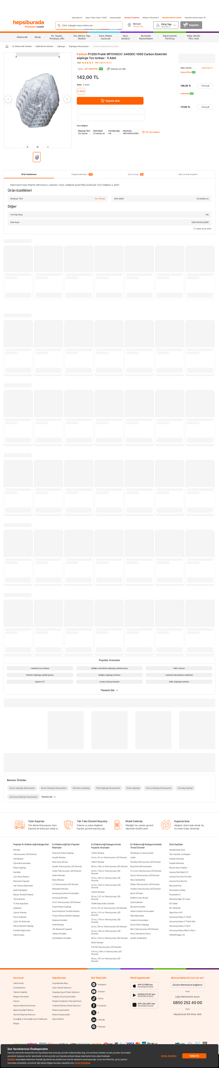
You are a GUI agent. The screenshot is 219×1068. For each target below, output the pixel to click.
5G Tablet (173, 903)
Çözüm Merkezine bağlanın (187, 984)
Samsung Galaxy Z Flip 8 (179, 926)
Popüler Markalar (176, 863)
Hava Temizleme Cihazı (140, 933)
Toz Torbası (100, 198)
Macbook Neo (175, 885)
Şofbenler (17, 908)
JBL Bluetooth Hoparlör (62, 929)
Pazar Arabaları (19, 917)
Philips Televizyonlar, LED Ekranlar (145, 884)
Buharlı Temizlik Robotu (23, 894)
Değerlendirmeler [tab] (82, 174)
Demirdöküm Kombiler (61, 938)
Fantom (82, 54)
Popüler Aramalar (176, 859)
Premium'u (31, 26)
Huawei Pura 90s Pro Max (180, 876)
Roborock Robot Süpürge (63, 853)
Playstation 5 (174, 894)
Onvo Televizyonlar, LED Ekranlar (66, 902)
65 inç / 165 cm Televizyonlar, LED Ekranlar (109, 866)
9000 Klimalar (97, 942)
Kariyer (16, 1001)
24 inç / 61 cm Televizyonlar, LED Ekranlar (109, 908)
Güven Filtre (186, 72)
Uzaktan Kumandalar (139, 920)
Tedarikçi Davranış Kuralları (64, 996)
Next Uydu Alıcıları (60, 862)
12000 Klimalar (97, 853)
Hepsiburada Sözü (177, 850)
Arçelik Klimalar (58, 857)
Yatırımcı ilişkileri (20, 992)
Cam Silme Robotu (21, 876)
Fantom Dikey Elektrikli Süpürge (66, 915)
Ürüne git (205, 85)
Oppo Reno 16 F (176, 912)
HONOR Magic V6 (177, 935)
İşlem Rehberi (58, 1019)
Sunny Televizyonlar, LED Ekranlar (145, 875)
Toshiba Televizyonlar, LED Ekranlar (145, 889)
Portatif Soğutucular (21, 930)
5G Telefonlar (175, 908)
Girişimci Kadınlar (131, 17)
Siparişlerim (77, 17)
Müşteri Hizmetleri (151, 17)
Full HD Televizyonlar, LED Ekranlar (106, 947)
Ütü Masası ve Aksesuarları (141, 853)
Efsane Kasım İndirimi (178, 867)
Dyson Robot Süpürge (139, 924)
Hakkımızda (18, 983)
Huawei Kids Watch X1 (178, 872)
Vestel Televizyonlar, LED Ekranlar (66, 871)
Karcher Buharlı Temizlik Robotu (66, 911)
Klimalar (16, 850)
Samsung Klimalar (59, 898)
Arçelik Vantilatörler (138, 938)
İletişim (16, 1023)
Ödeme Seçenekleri (60, 1010)
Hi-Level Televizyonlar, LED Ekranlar (145, 871)
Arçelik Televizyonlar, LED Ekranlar (67, 866)
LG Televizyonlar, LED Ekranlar (65, 884)
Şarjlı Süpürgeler (20, 890)
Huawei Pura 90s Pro (178, 881)
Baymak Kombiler (137, 906)
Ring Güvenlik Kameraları (141, 866)
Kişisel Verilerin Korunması (24, 1005)
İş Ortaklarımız (19, 987)
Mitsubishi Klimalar (60, 889)
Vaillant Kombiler (59, 933)
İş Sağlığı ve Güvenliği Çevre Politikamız (30, 1019)
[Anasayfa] (7, 46)
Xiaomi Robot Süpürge (61, 906)
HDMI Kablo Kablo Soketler (102, 903)
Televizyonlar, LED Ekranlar (25, 854)
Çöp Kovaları (18, 935)
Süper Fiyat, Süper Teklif (96, 17)
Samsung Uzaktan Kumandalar (65, 893)
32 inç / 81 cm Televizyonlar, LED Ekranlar (109, 857)
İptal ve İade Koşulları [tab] (188, 174)
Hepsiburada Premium (171, 17)
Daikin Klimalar (58, 875)
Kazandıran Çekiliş (177, 890)
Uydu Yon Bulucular (21, 921)
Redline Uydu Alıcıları (139, 898)
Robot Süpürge (19, 867)
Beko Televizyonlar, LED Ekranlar (144, 929)
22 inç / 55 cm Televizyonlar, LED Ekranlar (109, 926)
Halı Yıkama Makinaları (23, 885)
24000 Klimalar (98, 892)
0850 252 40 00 (187, 1002)
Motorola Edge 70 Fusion (179, 899)
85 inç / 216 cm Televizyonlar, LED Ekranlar (109, 938)
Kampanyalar (115, 17)
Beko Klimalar (58, 880)
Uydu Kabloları (136, 902)
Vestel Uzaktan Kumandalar (142, 911)
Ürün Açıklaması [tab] (29, 174)
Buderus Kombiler (59, 920)
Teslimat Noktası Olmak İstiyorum (66, 1005)
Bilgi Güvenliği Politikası (23, 1010)
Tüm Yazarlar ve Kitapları (179, 854)
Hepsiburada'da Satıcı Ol (195, 17)
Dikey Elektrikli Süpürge (23, 926)
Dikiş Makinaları (137, 915)
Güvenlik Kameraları (21, 863)
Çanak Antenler (20, 912)
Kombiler (17, 872)
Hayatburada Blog (60, 983)
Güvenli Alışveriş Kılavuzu (24, 1014)
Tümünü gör (206, 68)
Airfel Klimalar (58, 924)
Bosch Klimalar (136, 893)
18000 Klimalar (97, 862)
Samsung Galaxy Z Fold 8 (180, 917)
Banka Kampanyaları (61, 1014)
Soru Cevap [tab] (135, 174)
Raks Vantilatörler (137, 880)
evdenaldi (185, 93)
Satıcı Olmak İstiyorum (61, 987)
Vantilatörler (18, 859)
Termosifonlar (19, 899)
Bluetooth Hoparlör (21, 881)
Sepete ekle (113, 100)
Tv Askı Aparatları (20, 903)
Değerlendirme (103, 63)
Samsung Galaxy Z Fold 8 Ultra (182, 921)
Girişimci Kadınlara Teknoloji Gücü (66, 1001)
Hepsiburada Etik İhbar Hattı (187, 1014)
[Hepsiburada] (28, 22)
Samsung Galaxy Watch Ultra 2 (182, 930)
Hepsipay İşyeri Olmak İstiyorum (66, 992)
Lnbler (133, 857)
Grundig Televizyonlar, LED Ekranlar (145, 862)
